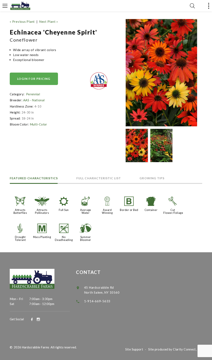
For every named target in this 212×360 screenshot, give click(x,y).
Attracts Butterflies (20, 211)
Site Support (134, 349)
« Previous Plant (22, 21)
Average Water (85, 211)
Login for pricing (34, 78)
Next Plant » (48, 21)
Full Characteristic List (98, 178)
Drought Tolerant (20, 238)
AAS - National (34, 100)
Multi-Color (38, 124)
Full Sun (64, 210)
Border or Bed (129, 210)
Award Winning (107, 211)
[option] (161, 72)
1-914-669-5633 (97, 301)
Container (151, 210)
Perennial (33, 94)
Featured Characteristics (34, 178)
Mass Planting (42, 237)
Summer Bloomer (85, 238)
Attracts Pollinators (42, 211)
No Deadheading (64, 238)
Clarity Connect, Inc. (187, 349)
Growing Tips (152, 178)
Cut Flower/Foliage (173, 211)
